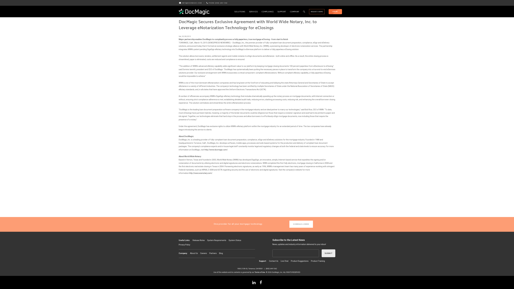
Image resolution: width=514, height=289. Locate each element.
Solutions (239, 11)
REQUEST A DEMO (317, 11)
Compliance (268, 11)
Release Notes (199, 240)
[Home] (194, 11)
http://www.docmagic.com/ (216, 150)
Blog (221, 253)
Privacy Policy (184, 245)
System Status (235, 240)
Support (281, 11)
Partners (213, 253)
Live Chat (284, 261)
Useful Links (184, 240)
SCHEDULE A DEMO (301, 224)
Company (294, 11)
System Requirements (216, 240)
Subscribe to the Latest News (288, 240)
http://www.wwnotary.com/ (200, 173)
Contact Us (273, 261)
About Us (194, 253)
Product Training (318, 261)
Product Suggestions (300, 261)
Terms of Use (260, 272)
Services (253, 11)
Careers (203, 253)
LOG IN (334, 11)
